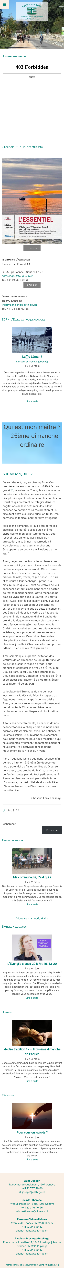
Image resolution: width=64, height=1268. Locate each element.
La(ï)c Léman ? (32, 356)
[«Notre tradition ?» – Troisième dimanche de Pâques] (32, 1032)
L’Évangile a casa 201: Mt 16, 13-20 (32, 964)
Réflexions (8, 1095)
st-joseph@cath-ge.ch (32, 1192)
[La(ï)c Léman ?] (32, 340)
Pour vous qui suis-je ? (32, 1132)
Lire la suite (32, 401)
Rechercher (9, 823)
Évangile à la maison (14, 926)
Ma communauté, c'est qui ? (32, 877)
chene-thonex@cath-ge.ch (32, 1230)
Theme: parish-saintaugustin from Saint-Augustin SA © (32, 1265)
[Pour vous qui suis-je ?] (32, 1116)
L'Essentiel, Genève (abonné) (32, 361)
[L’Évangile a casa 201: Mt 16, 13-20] (32, 947)
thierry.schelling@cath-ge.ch (19, 304)
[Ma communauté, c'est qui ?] (32, 860)
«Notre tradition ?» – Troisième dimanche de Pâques (32, 1051)
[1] (12, 490)
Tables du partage (12, 840)
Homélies (7, 1012)
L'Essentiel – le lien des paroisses (22, 147)
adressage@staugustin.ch (17, 276)
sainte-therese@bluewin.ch (32, 1211)
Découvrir (32, 248)
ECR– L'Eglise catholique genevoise (23, 319)
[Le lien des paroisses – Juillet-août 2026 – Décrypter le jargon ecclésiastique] (32, 243)
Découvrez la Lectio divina (32, 918)
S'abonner (32, 284)
